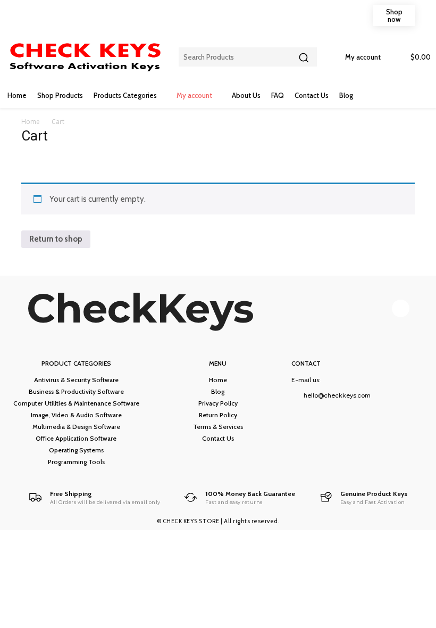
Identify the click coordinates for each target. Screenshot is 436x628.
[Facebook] (400, 308)
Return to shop (55, 239)
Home (30, 121)
